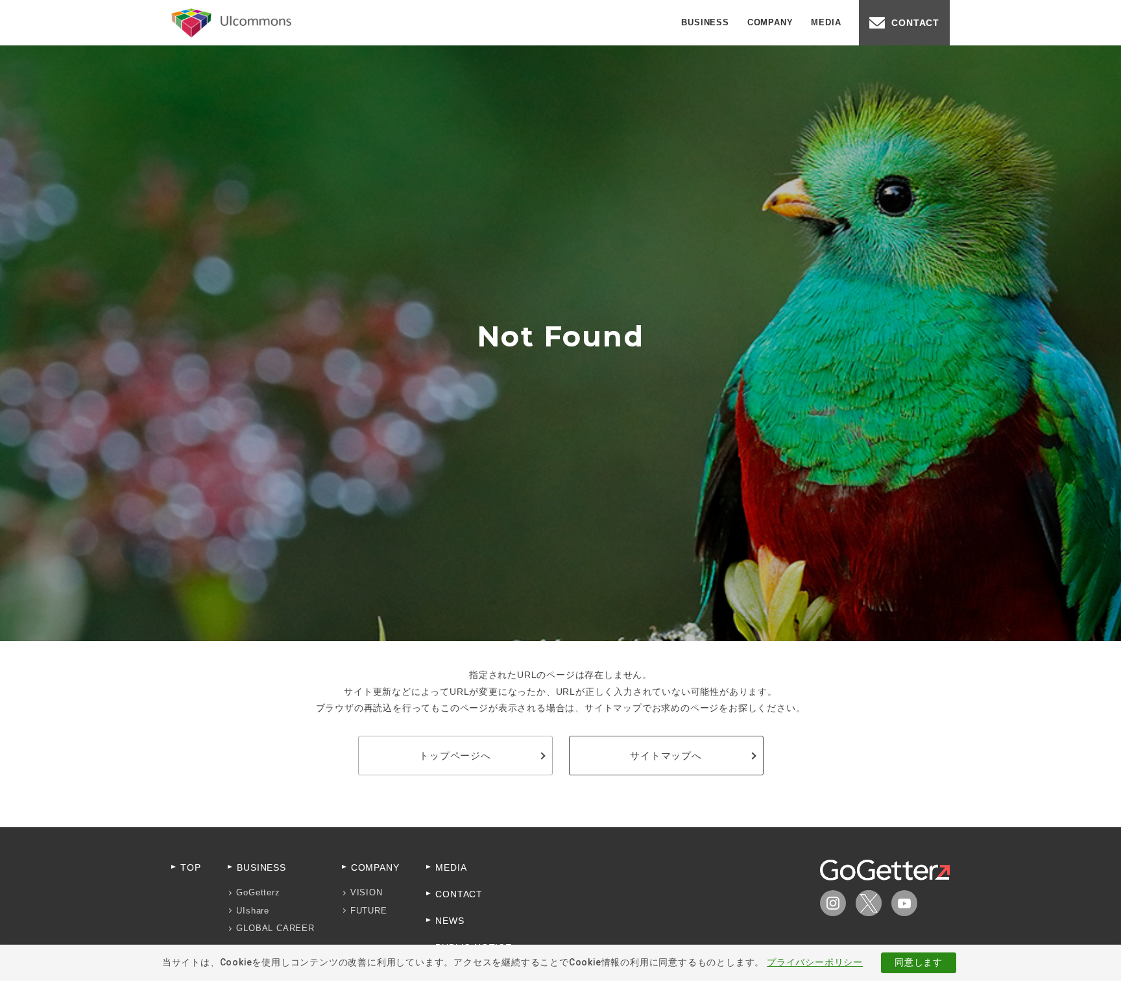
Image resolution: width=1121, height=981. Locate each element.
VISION (366, 892)
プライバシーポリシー (815, 962)
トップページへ (455, 755)
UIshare (252, 910)
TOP (190, 867)
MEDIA (826, 22)
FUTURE (368, 910)
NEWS (449, 920)
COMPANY (770, 22)
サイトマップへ (666, 755)
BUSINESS (705, 22)
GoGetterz (258, 892)
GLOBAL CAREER (275, 928)
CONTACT (915, 23)
